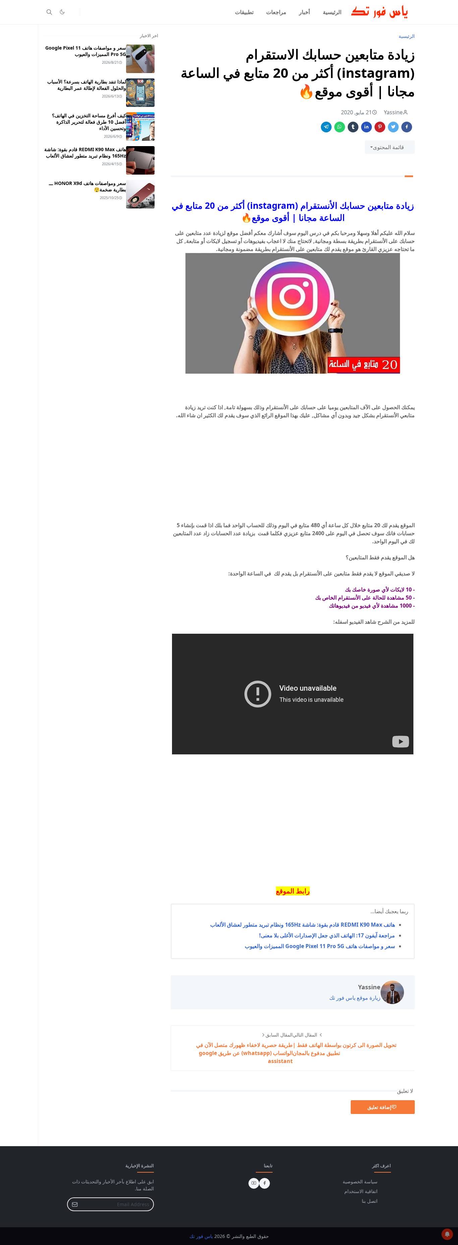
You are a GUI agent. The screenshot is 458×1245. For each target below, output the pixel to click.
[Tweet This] (393, 127)
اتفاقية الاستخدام (361, 1191)
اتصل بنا (370, 1201)
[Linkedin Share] (366, 127)
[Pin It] (380, 127)
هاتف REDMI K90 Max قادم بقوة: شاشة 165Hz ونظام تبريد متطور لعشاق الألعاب (302, 924)
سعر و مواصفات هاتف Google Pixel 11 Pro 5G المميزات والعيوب (320, 946)
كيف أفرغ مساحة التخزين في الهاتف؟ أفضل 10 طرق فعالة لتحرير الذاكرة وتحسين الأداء (89, 121)
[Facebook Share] (406, 127)
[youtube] (253, 1183)
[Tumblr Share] (353, 127)
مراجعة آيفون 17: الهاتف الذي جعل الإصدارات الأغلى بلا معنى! (327, 935)
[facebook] (264, 1183)
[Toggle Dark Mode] (62, 11)
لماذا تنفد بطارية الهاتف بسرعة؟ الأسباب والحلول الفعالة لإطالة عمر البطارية (86, 84)
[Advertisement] (293, 474)
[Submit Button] (74, 1204)
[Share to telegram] (326, 127)
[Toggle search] (49, 12)
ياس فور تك (201, 1236)
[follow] (73, 12)
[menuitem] (332, 12)
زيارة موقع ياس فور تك (355, 997)
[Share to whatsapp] (339, 127)
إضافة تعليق (379, 1107)
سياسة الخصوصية (360, 1181)
